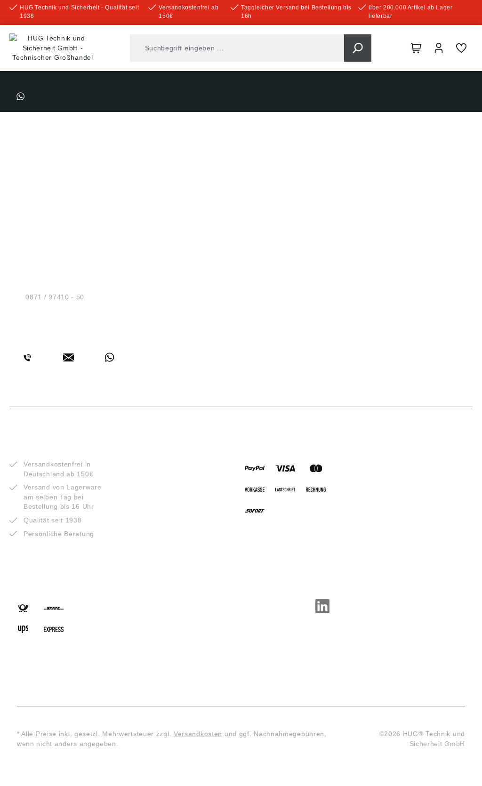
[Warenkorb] (416, 48)
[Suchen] (357, 48)
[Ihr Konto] (438, 48)
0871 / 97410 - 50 (54, 297)
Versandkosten (198, 734)
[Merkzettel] (461, 48)
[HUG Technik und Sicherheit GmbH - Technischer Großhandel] (52, 48)
